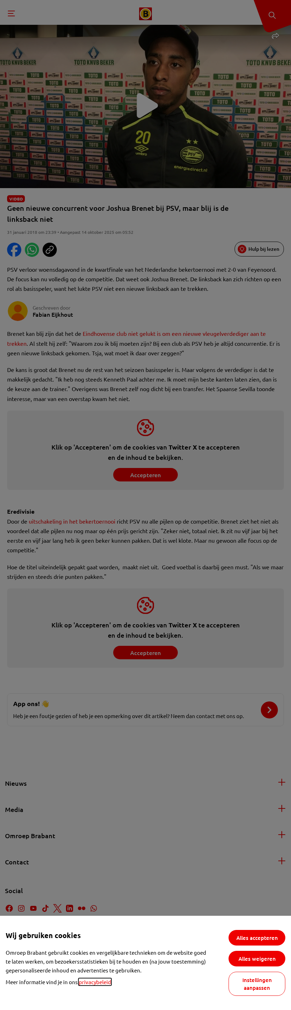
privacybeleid (95, 981)
